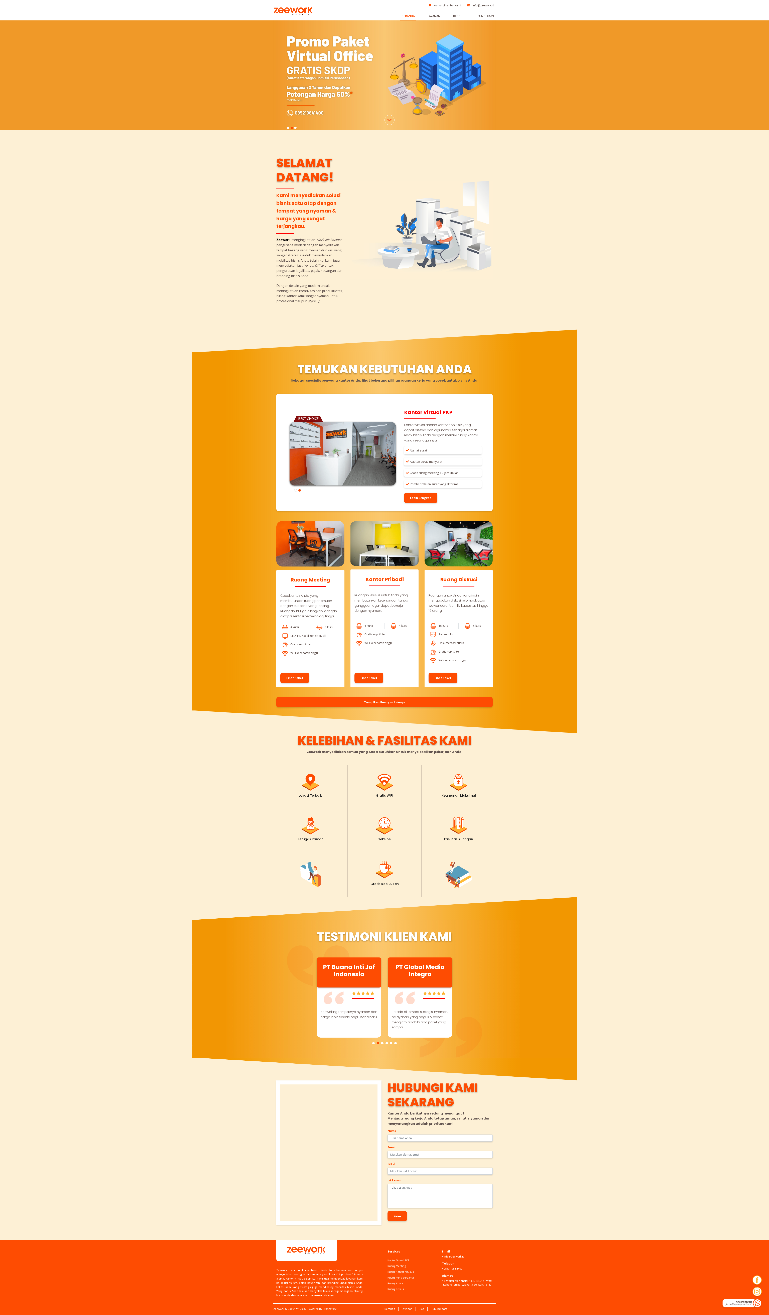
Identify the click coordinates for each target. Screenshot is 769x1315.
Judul (391, 1164)
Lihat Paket (294, 678)
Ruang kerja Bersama (401, 1277)
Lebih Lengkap (420, 498)
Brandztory (329, 1309)
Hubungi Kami (483, 16)
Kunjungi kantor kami (447, 5)
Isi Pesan (394, 1180)
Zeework (278, 1309)
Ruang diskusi (396, 1289)
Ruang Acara (395, 1283)
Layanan (434, 16)
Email (391, 1147)
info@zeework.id (483, 5)
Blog (457, 16)
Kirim (397, 1216)
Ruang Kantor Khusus (401, 1272)
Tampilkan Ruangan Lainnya (384, 702)
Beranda (408, 16)
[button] (373, 1043)
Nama (392, 1131)
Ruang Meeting (397, 1266)
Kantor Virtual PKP (399, 1260)
